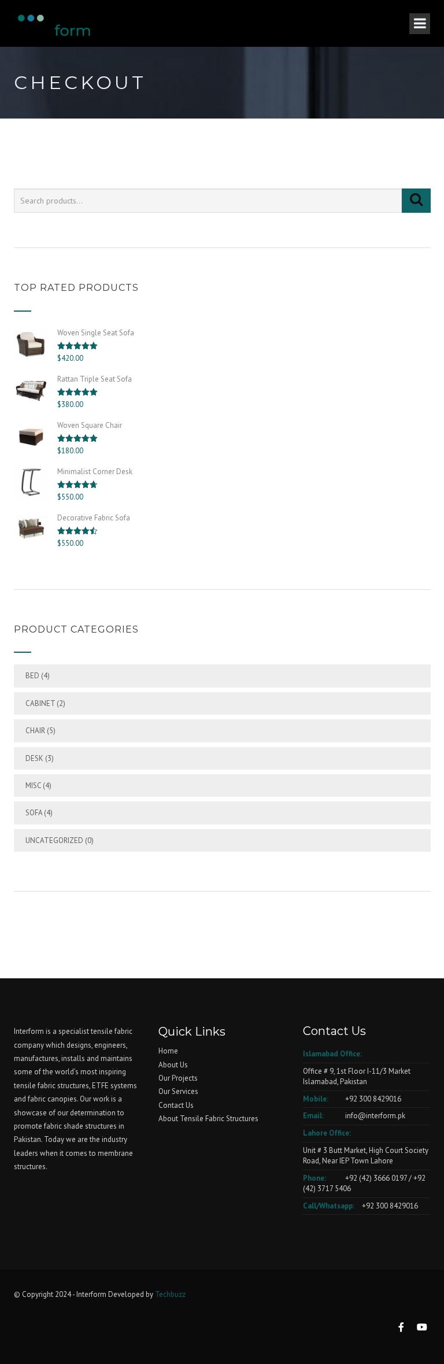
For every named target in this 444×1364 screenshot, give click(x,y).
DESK (34, 758)
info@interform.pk (374, 1116)
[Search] (416, 200)
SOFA (33, 813)
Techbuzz (170, 1294)
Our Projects (178, 1078)
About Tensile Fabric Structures (208, 1118)
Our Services (178, 1091)
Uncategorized (54, 840)
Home (168, 1051)
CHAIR (35, 730)
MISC (33, 785)
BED (32, 676)
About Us (173, 1065)
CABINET (40, 703)
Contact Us (176, 1105)
